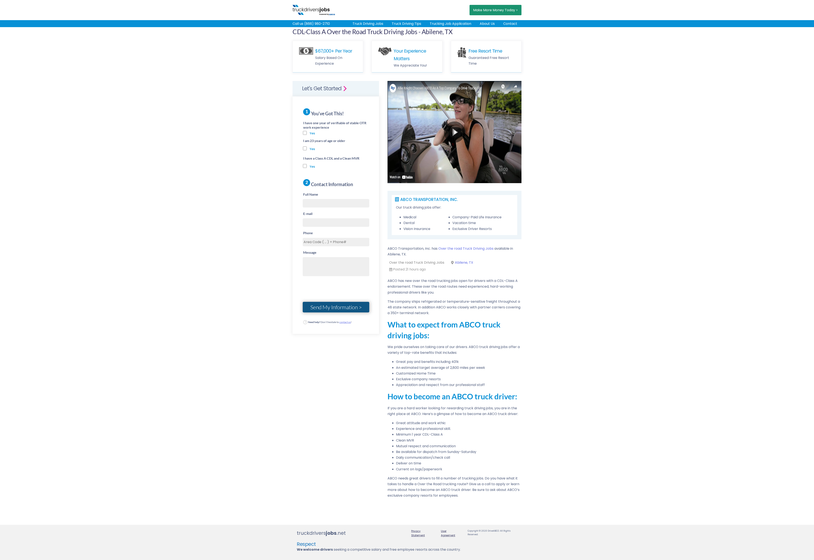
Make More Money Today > (495, 10)
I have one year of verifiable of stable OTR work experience (334, 125)
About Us (487, 23)
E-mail (307, 214)
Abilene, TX (464, 262)
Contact (510, 23)
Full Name (310, 194)
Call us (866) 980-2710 (311, 23)
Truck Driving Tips (406, 23)
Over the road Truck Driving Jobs (465, 248)
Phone (308, 233)
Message (309, 252)
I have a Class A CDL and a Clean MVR (331, 158)
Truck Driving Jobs (368, 23)
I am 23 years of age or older (324, 141)
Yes (312, 133)
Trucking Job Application (450, 23)
